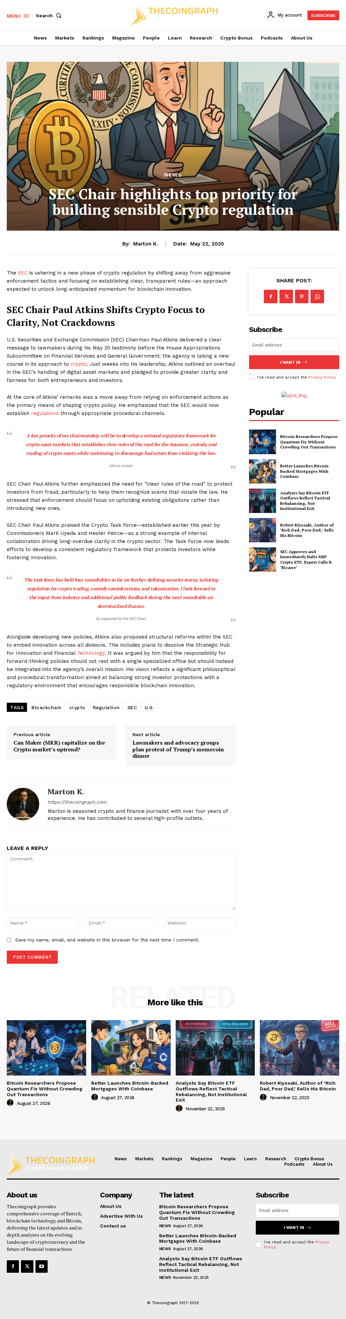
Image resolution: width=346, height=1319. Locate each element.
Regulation (106, 707)
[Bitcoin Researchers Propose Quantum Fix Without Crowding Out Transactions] (262, 442)
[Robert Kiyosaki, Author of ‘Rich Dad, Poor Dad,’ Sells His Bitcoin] (262, 530)
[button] (50, 15)
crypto (79, 364)
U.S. (149, 707)
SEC (23, 273)
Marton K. (145, 244)
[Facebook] (270, 296)
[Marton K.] (23, 804)
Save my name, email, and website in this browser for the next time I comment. (107, 939)
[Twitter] (286, 296)
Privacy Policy (321, 377)
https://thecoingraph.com (77, 802)
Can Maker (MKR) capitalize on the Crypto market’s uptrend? (59, 746)
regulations (45, 413)
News (173, 175)
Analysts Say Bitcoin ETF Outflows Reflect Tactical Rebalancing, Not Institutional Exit (305, 500)
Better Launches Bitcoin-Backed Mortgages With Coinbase (305, 471)
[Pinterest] (301, 296)
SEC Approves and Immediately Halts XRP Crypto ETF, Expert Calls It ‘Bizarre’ (306, 559)
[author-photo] (11, 1103)
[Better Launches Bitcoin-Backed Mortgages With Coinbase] (262, 471)
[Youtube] (41, 1266)
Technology (91, 653)
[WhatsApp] (317, 296)
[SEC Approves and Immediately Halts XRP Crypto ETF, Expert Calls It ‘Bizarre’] (262, 559)
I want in (290, 362)
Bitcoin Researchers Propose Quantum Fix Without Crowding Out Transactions (309, 441)
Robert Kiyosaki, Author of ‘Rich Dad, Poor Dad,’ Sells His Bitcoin (306, 530)
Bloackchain (46, 707)
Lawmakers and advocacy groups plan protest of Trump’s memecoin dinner (178, 749)
